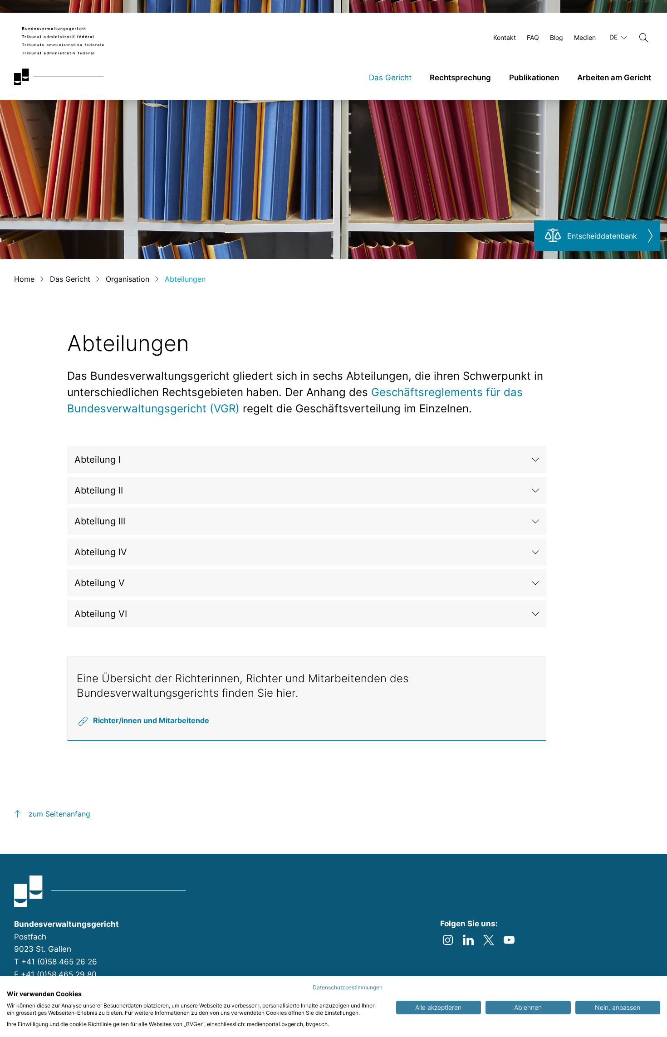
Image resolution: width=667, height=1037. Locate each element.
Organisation (127, 279)
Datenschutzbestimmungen (348, 987)
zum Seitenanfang (59, 813)
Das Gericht (70, 279)
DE (614, 37)
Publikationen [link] (534, 77)
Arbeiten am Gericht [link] (614, 77)
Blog (556, 37)
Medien (585, 37)
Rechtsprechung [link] (460, 77)
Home (24, 279)
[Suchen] (644, 38)
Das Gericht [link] (390, 77)
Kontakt (504, 37)
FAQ (533, 37)
